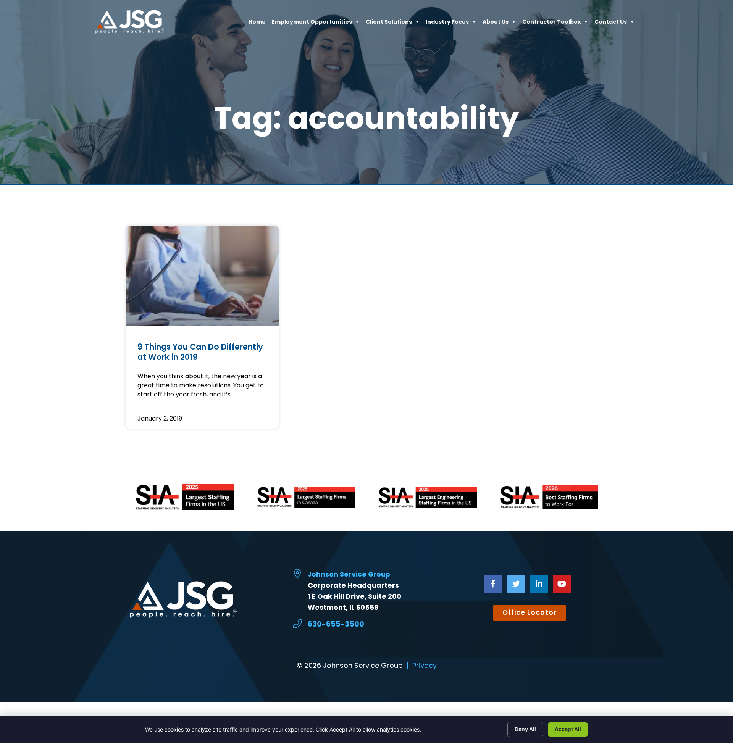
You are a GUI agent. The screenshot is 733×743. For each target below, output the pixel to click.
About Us (496, 23)
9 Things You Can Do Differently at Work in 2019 (200, 352)
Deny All (525, 729)
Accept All (568, 729)
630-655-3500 (336, 624)
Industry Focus (447, 23)
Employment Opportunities (312, 23)
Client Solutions (389, 23)
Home (257, 23)
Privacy (424, 665)
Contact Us (610, 23)
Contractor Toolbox (551, 23)
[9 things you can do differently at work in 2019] (202, 276)
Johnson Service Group (349, 574)
